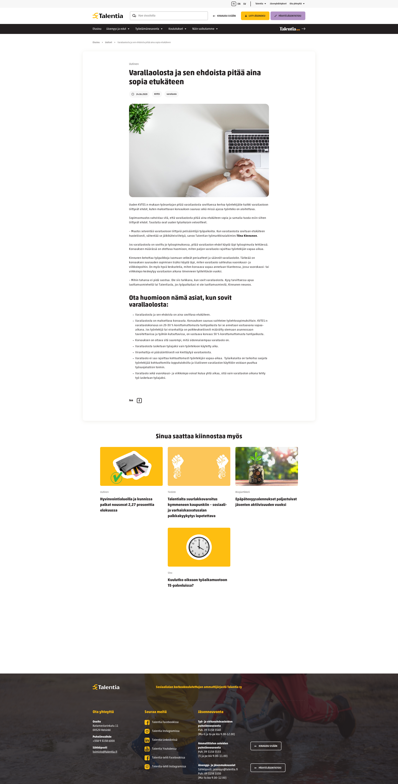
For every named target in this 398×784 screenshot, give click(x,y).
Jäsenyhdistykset (278, 4)
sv (244, 4)
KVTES (157, 94)
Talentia (259, 4)
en (239, 4)
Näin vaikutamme (203, 29)
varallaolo (172, 94)
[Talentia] (108, 15)
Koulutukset (176, 29)
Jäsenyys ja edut (116, 29)
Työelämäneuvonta (147, 29)
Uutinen (134, 64)
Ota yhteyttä (296, 4)
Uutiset (108, 42)
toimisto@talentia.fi (105, 752)
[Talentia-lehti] (292, 29)
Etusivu (97, 29)
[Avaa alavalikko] (265, 3)
